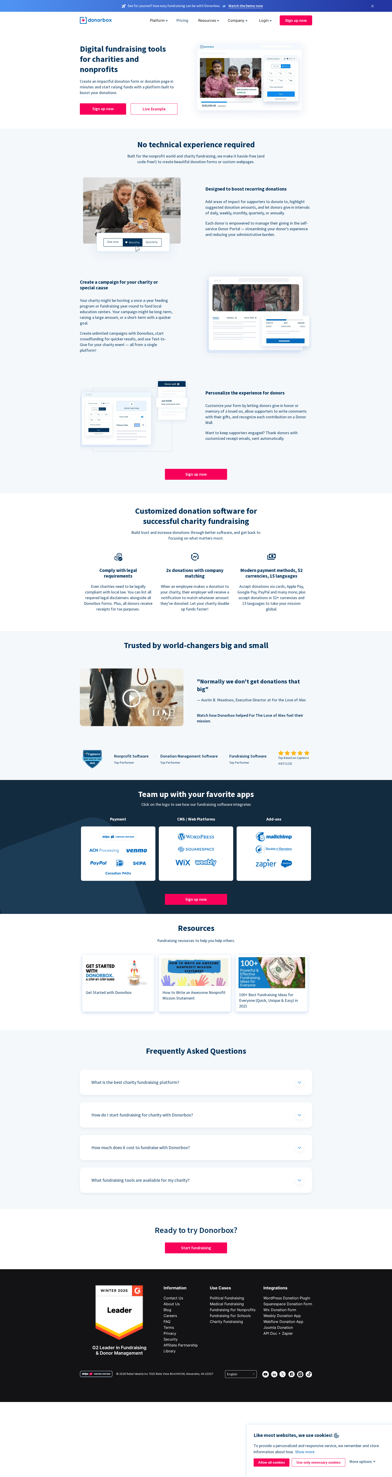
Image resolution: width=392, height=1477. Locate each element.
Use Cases (220, 1288)
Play (132, 698)
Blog (167, 1310)
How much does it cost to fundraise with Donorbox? (140, 1147)
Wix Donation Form (279, 1310)
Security (171, 1339)
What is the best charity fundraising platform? (135, 1082)
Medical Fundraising (227, 1304)
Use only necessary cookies (318, 1462)
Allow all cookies (271, 1462)
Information (175, 1288)
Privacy (170, 1333)
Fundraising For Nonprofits (232, 1310)
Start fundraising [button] (196, 1247)
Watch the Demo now (245, 5)
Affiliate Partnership (181, 1345)
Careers (170, 1315)
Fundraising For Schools (230, 1315)
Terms (169, 1327)
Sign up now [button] (296, 20)
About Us (172, 1304)
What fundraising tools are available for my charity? (140, 1180)
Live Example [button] (154, 108)
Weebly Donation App (282, 1315)
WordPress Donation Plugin (286, 1298)
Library (170, 1351)
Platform (157, 20)
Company (236, 20)
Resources (207, 20)
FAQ (167, 1321)
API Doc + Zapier (278, 1333)
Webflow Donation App (283, 1321)
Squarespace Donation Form (287, 1304)
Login (264, 20)
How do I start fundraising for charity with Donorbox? (142, 1115)
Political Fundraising (227, 1298)
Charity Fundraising (226, 1321)
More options (360, 1461)
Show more (304, 1451)
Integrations (275, 1288)
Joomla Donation (278, 1327)
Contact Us (173, 1298)
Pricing (182, 20)
